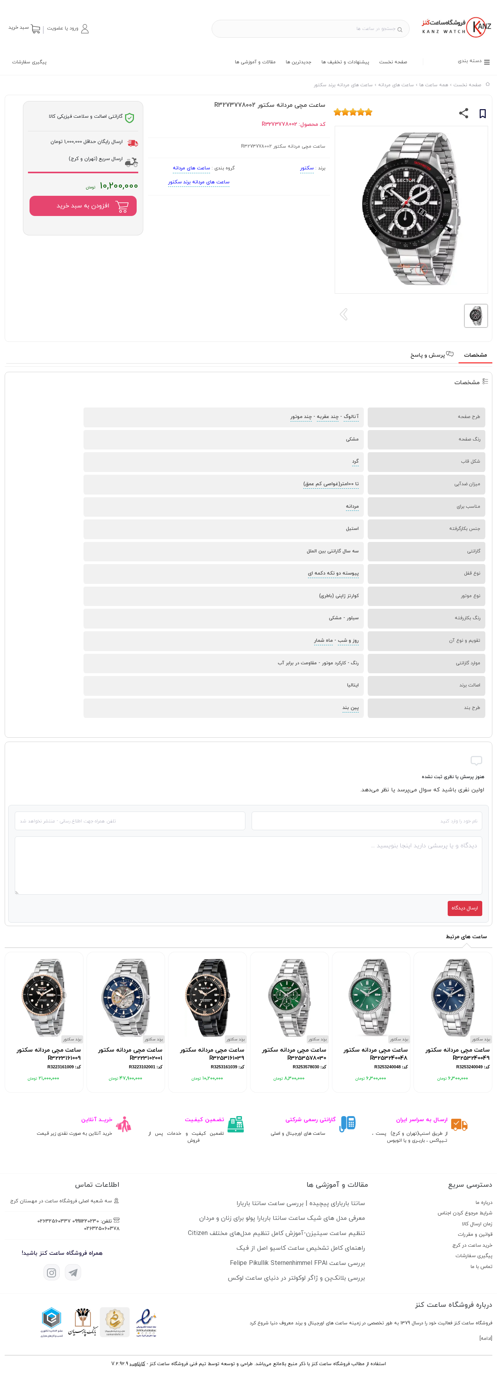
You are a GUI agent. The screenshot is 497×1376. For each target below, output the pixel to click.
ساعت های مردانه (191, 168)
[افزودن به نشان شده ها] (482, 115)
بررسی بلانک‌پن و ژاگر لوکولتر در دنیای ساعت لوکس (296, 1278)
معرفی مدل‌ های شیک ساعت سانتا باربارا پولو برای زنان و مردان (282, 1218)
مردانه (352, 506)
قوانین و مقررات (475, 1234)
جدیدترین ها (298, 62)
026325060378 (102, 1228)
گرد (355, 461)
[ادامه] (486, 1338)
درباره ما (484, 1202)
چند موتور (301, 416)
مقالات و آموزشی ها (255, 62)
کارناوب (137, 1363)
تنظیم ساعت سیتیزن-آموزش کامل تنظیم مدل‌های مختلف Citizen (276, 1233)
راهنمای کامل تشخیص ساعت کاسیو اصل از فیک (300, 1248)
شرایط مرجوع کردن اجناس (465, 1213)
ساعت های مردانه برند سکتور (198, 182)
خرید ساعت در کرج (472, 1245)
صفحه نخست (393, 62)
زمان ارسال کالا (477, 1224)
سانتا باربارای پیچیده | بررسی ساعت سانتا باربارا (300, 1203)
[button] (67, 28)
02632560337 (54, 1221)
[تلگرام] (73, 1272)
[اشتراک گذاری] (463, 115)
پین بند (350, 707)
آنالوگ (351, 416)
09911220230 (85, 1221)
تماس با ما (481, 1266)
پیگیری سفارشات (29, 62)
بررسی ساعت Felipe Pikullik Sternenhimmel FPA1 (297, 1263)
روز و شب (348, 640)
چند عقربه (328, 416)
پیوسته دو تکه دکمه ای (333, 573)
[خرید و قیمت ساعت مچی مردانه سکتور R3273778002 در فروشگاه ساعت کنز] (455, 38)
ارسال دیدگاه (465, 908)
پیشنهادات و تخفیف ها (345, 62)
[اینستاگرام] (51, 1272)
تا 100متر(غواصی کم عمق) (331, 484)
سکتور (307, 168)
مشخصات (475, 355)
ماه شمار (323, 640)
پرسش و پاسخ (428, 355)
